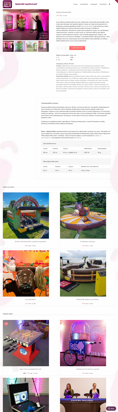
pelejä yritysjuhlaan (80, 80)
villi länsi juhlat (67, 86)
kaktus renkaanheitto (103, 76)
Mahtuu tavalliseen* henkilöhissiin (66, 70)
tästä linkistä (77, 137)
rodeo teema (60, 82)
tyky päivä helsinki (87, 84)
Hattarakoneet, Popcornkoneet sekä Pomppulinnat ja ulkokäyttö (81, 66)
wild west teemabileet (99, 88)
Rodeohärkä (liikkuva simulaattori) (87, 299)
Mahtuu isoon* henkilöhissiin (81, 68)
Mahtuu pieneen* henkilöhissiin (99, 68)
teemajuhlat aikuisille (62, 84)
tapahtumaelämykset (82, 82)
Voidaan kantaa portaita (70, 74)
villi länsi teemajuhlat (100, 86)
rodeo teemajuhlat (69, 82)
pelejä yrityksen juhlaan (67, 80)
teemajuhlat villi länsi (75, 84)
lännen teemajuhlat (93, 78)
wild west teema (88, 88)
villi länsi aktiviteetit (99, 84)
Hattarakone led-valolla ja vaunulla (87, 369)
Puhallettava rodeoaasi (87, 241)
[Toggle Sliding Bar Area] (116, 1)
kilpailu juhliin (83, 78)
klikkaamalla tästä (86, 26)
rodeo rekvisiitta (103, 80)
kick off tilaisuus (74, 78)
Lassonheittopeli (30, 299)
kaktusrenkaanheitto (62, 78)
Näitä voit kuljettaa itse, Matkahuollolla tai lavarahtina (84, 72)
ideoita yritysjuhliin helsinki (77, 76)
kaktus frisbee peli (90, 76)
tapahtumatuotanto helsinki (97, 82)
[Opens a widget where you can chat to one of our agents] (111, 408)
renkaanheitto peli (92, 80)
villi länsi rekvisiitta (77, 86)
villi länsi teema (88, 86)
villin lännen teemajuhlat (75, 88)
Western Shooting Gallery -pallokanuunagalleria (30, 241)
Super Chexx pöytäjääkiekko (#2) (30, 369)
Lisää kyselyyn (77, 48)
